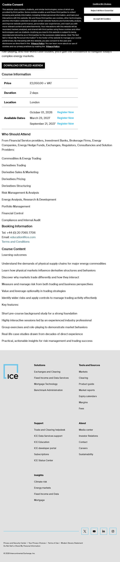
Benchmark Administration (48, 390)
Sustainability (86, 454)
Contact (83, 442)
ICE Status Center (43, 460)
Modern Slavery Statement (72, 543)
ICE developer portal (45, 448)
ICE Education (41, 442)
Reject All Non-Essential (102, 10)
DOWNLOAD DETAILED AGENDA (23, 65)
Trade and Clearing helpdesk (49, 429)
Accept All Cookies (101, 19)
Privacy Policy (37, 43)
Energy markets (42, 487)
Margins (83, 402)
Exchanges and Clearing (47, 371)
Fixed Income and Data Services (51, 377)
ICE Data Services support (48, 435)
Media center (86, 429)
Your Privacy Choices (37, 543)
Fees (81, 408)
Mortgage (39, 500)
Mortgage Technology (45, 384)
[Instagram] (112, 531)
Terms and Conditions (16, 242)
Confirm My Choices (102, 4)
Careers (83, 448)
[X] (84, 531)
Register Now (65, 112)
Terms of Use (53, 543)
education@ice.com (23, 237)
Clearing (83, 377)
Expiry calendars (88, 396)
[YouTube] (94, 531)
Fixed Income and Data (46, 494)
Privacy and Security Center (15, 543)
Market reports (87, 390)
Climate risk (40, 481)
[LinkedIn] (103, 531)
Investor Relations (88, 435)
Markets (83, 371)
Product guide (86, 384)
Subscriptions (41, 454)
